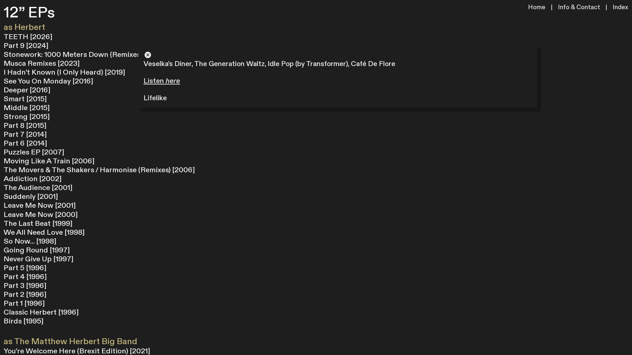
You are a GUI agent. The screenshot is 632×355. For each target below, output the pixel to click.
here (173, 81)
